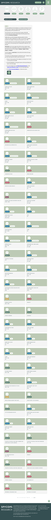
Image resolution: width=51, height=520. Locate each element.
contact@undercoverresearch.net (24, 516)
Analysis (42, 13)
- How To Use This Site (42, 506)
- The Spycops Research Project (43, 507)
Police (28, 13)
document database (23, 19)
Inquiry (35, 13)
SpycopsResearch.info (17, 505)
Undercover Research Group (29, 505)
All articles (7, 13)
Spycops (10, 2)
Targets (21, 13)
